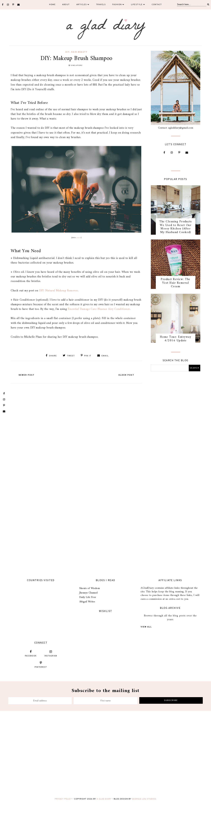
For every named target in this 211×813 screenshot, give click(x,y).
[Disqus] (76, 426)
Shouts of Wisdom (89, 588)
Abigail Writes (87, 601)
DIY (67, 52)
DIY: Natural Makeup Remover (58, 290)
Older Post (126, 375)
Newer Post (26, 375)
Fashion (117, 4)
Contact (157, 4)
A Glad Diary (104, 799)
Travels (101, 4)
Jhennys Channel (88, 593)
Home (52, 4)
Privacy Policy (63, 799)
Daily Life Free (87, 597)
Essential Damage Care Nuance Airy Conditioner (99, 309)
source (78, 237)
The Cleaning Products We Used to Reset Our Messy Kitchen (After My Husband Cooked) (175, 227)
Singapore (77, 65)
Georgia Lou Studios (144, 799)
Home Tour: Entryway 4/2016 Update (175, 338)
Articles (81, 4)
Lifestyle (137, 4)
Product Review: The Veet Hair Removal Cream (175, 283)
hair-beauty (79, 52)
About (66, 4)
